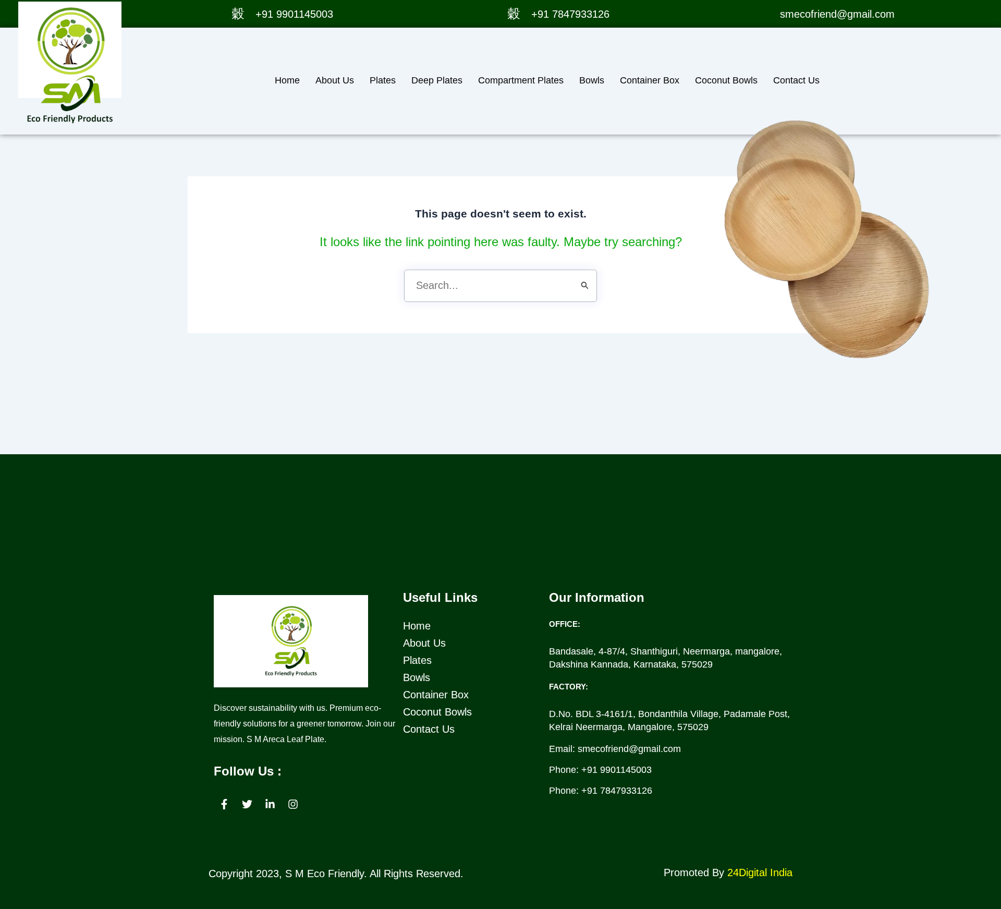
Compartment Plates (521, 80)
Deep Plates (436, 80)
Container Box (649, 80)
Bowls (591, 80)
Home (287, 80)
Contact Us (796, 80)
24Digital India (759, 872)
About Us (334, 80)
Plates (383, 80)
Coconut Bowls (726, 80)
